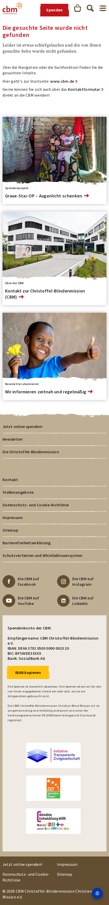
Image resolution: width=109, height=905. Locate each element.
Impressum (13, 517)
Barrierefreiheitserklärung (27, 542)
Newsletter (13, 439)
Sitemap (10, 530)
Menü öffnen (102, 8)
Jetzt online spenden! (22, 426)
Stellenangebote (18, 492)
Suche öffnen (90, 8)
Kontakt (10, 479)
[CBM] (13, 8)
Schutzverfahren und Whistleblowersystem (43, 555)
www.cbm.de (62, 81)
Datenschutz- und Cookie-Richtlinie (36, 504)
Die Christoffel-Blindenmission (31, 451)
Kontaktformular (84, 89)
